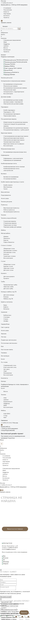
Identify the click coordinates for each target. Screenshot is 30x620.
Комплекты (4, 378)
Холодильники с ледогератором (14, 91)
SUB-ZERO (7, 413)
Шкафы (6, 321)
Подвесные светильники (8, 340)
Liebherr (6, 46)
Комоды (6, 297)
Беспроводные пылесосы (11, 211)
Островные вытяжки (10, 178)
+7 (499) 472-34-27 (7, 3)
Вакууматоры (5, 192)
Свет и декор (5, 327)
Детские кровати (9, 276)
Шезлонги (7, 238)
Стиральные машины (10, 223)
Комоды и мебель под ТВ (8, 291)
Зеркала (3, 333)
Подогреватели (6, 195)
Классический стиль (10, 367)
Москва (3, 1)
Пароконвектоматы (10, 116)
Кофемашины (5, 155)
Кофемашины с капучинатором (13, 158)
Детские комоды (9, 295)
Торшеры (4, 352)
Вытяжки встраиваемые (11, 177)
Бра (2, 346)
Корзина (3, 37)
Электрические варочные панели (14, 140)
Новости (6, 12)
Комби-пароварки (9, 110)
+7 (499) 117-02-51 (12, 547)
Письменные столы (9, 252)
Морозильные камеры (11, 86)
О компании (7, 8)
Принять (24, 612)
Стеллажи (7, 317)
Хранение (4, 312)
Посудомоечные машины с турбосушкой (16, 130)
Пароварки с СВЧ (9, 112)
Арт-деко (7, 369)
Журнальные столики (10, 250)
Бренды (3, 381)
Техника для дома (6, 201)
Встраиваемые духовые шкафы (13, 100)
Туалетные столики (10, 256)
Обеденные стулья (9, 264)
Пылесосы (4, 205)
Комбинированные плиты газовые (14, 166)
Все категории (8, 93)
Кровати (3, 273)
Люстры (3, 337)
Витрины (6, 309)
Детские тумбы (8, 288)
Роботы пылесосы (9, 210)
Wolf (5, 417)
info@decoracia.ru (10, 549)
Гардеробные (5, 324)
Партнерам (7, 13)
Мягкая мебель (5, 233)
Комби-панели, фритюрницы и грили (12, 182)
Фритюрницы (8, 187)
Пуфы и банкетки (9, 242)
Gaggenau (7, 44)
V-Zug (5, 415)
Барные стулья (8, 266)
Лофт (5, 371)
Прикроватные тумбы (10, 285)
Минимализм (8, 373)
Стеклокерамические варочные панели (16, 136)
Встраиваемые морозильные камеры (15, 88)
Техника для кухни (6, 78)
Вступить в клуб (6, 597)
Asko (5, 398)
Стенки (6, 319)
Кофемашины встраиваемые (12, 160)
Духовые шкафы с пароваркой (13, 102)
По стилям (4, 362)
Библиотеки (7, 315)
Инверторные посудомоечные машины (16, 122)
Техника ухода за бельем (8, 218)
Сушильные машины (10, 221)
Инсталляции (5, 356)
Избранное (4, 31)
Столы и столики (6, 245)
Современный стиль (10, 365)
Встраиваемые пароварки (12, 114)
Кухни (3, 359)
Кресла (6, 240)
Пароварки (4, 107)
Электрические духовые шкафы (13, 104)
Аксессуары (5, 198)
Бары (5, 305)
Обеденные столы (9, 248)
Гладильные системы (10, 225)
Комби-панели (8, 185)
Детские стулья (8, 270)
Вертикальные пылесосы (11, 208)
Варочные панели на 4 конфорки (14, 144)
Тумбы (3, 281)
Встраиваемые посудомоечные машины (16, 128)
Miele (5, 42)
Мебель (3, 230)
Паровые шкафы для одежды (12, 227)
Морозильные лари (10, 90)
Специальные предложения (12, 40)
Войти (3, 34)
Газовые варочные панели (12, 142)
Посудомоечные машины (8, 119)
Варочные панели (6, 133)
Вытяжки (3, 173)
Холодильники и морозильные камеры (13, 81)
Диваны (6, 236)
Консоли (6, 254)
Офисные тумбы (8, 286)
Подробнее (11, 438)
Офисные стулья (9, 268)
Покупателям (8, 10)
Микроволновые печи (8, 149)
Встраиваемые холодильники (13, 84)
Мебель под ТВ (8, 298)
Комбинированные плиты (9, 163)
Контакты (6, 15)
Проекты (6, 17)
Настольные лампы (7, 349)
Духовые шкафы (6, 97)
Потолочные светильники (9, 343)
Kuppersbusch (8, 401)
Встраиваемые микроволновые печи (15, 152)
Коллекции (7, 49)
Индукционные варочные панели (14, 138)
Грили (5, 189)
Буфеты (6, 307)
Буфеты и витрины (6, 302)
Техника (3, 215)
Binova (6, 48)
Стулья (3, 261)
